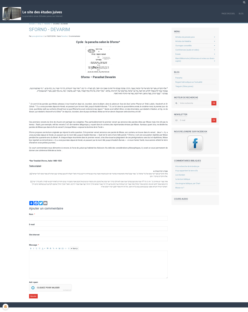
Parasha (47, 24)
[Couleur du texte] (43, 248)
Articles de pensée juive (185, 37)
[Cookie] (5, 307)
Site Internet (34, 235)
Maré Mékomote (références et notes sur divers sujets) (194, 59)
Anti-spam (33, 282)
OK (214, 103)
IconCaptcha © (67, 290)
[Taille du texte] (39, 248)
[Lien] (53, 248)
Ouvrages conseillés (183, 46)
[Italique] (33, 248)
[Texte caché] (56, 248)
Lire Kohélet (180, 175)
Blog (241, 14)
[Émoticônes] (68, 248)
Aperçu (75, 248)
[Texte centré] (50, 248)
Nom (31, 214)
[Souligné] (36, 248)
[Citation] (47, 248)
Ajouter (33, 296)
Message (33, 245)
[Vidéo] (62, 248)
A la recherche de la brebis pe (187, 166)
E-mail (32, 224)
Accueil (32, 24)
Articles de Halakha (183, 41)
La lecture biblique (182, 179)
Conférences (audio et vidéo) (187, 50)
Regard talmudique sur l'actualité (188, 82)
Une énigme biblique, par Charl (187, 183)
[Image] (59, 248)
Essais (178, 54)
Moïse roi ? (179, 188)
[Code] (65, 248)
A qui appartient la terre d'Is (186, 171)
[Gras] (30, 248)
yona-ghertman (37, 36)
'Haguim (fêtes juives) (184, 86)
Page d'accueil (228, 14)
